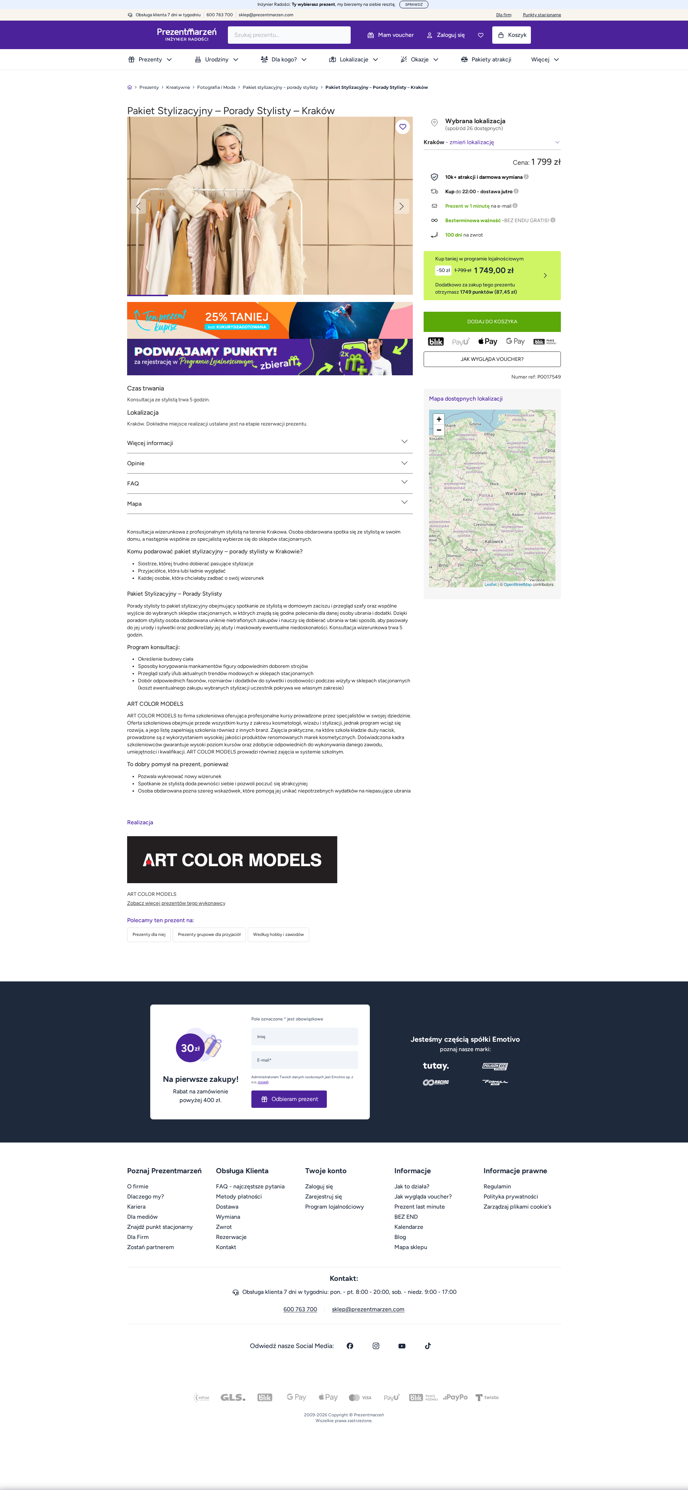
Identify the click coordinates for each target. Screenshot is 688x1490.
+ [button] (439, 419)
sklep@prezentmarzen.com (266, 14)
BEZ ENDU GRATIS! (526, 220)
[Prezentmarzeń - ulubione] (480, 35)
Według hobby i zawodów (278, 934)
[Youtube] (402, 1346)
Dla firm (503, 14)
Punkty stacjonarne (542, 14)
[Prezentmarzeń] (186, 35)
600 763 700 (300, 1309)
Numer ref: (523, 377)
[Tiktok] (428, 1346)
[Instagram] (376, 1346)
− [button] (439, 430)
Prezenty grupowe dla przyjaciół (209, 934)
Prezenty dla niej (149, 934)
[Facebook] (350, 1346)
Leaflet (491, 584)
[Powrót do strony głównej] (129, 87)
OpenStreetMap (518, 584)
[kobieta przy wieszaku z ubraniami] (270, 205)
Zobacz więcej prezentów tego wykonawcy (176, 903)
